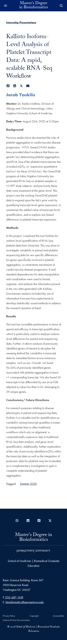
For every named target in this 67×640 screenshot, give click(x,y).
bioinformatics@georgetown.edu (25, 602)
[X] (21, 86)
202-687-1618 (14, 597)
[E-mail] (28, 86)
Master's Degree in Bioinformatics (33, 6)
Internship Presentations (21, 22)
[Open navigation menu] (5, 5)
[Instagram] (17, 521)
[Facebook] (8, 86)
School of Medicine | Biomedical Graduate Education (33, 563)
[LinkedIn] (15, 86)
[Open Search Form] (61, 5)
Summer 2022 (28, 484)
